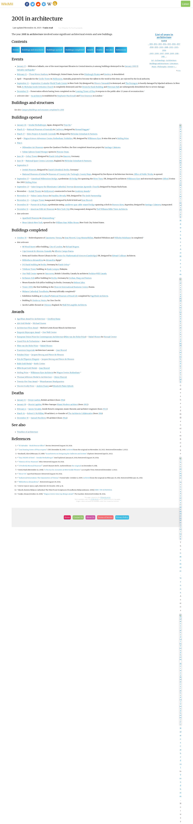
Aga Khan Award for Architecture (31, 319)
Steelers (107, 74)
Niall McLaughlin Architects (74, 305)
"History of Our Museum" (28, 462)
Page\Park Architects (99, 296)
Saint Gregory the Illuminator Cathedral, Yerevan (52, 187)
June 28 (20, 156)
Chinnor (47, 305)
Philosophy (162, 67)
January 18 (21, 404)
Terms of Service (105, 517)
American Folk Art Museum (42, 209)
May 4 (19, 143)
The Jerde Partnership (91, 196)
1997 (178, 44)
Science (170, 67)
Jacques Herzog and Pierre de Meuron (47, 355)
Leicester (49, 161)
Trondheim (180, 785)
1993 (160, 44)
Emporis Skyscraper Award (28, 332)
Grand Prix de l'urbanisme (28, 341)
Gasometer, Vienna (53, 238)
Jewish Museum (29, 170)
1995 (169, 44)
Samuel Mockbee (38, 418)
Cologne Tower (37, 200)
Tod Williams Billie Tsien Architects (112, 209)
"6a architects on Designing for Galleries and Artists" (66, 454)
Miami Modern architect (67, 404)
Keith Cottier (39, 363)
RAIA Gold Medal (24, 363)
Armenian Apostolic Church (86, 187)
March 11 (21, 129)
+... (175, 67)
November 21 (23, 200)
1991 (151, 44)
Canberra (59, 129)
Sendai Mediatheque (37, 125)
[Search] (55, 3)
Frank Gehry (54, 156)
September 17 (23, 179)
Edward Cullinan (119, 256)
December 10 (22, 205)
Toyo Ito (67, 125)
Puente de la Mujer (39, 205)
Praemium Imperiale (26, 350)
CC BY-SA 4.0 (94, 499)
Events (16, 50)
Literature (174, 64)
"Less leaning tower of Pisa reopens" (32, 450)
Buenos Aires (118, 205)
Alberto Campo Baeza (64, 251)
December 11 (22, 209)
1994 (164, 44)
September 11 (23, 83)
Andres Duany (43, 386)
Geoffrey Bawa (53, 319)
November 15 (23, 196)
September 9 (22, 165)
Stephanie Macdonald (66, 96)
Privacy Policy (122, 517)
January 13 (21, 66)
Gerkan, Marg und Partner (80, 278)
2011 (163, 57)
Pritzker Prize (23, 355)
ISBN (97, 490)
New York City (63, 209)
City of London (55, 247)
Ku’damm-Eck (28, 278)
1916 (100, 413)
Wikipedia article (105, 497)
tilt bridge (73, 179)
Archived (69, 450)
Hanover (66, 156)
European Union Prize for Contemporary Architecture (40, 337)
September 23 (23, 187)
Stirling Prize (123, 138)
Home (67, 517)
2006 (157, 53)
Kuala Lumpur (53, 269)
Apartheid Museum (30, 218)
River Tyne (98, 179)
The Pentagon (131, 83)
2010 (176, 53)
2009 (172, 53)
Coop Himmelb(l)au (84, 238)
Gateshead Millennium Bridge (44, 179)
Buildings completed (75, 50)
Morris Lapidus (34, 404)
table (164, 41)
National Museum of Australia (40, 129)
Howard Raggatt (82, 129)
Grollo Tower (44, 79)
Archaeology (160, 60)
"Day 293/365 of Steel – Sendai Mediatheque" (35, 458)
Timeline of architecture (27, 432)
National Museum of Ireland (34, 174)
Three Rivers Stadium (38, 74)
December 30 (22, 418)
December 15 (22, 91)
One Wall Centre (29, 273)
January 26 (21, 125)
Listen (185, 4)
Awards (90, 50)
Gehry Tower (31, 156)
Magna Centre (63, 372)
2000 (161, 47)
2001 (166, 47)
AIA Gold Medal (23, 323)
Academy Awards (82, 191)
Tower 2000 (27, 287)
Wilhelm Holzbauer (122, 238)
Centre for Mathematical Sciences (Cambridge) (77, 256)
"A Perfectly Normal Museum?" (30, 466)
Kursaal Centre (110, 337)
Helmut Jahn (79, 282)
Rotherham (58, 138)
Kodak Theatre (35, 191)
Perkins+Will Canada (97, 273)
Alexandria (50, 260)
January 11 (21, 400)
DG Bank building (30, 264)
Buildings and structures (159, 64)
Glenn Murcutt (60, 377)
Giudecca (36, 300)
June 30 (20, 161)
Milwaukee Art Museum (32, 147)
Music (154, 67)
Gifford (166, 179)
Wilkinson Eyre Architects (42, 372)
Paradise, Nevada (58, 196)
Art (152, 60)
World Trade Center (58, 83)
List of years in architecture (164, 36)
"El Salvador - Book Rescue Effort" (31, 446)
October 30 (21, 238)
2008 (167, 53)
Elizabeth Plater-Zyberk (63, 386)
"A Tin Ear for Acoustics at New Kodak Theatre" (62, 470)
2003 (176, 47)
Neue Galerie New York (32, 222)
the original (76, 466)
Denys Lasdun (34, 400)
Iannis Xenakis (34, 409)
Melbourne (57, 79)
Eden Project (32, 134)
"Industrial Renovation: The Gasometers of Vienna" (38, 478)
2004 (164, 50)
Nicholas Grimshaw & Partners (84, 134)
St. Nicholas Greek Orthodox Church (37, 87)
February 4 (21, 409)
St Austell (43, 134)
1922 (105, 409)
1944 (65, 418)
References (121, 50)
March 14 (21, 413)
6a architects (36, 96)
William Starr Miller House (67, 222)
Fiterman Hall (113, 87)
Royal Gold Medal (29, 368)
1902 (86, 404)
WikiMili (7, 3)
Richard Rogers (72, 247)
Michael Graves (39, 323)
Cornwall (52, 134)
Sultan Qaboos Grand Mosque (35, 152)
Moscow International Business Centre (71, 287)
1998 (151, 47)
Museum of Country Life (59, 174)
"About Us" (22, 474)
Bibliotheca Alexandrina (32, 260)
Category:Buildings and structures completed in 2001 (43, 110)
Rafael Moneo (95, 337)
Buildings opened (54, 50)
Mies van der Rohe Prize (75, 337)
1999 (156, 47)
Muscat (60, 152)
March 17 (21, 134)
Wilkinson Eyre (94, 138)
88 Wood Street (28, 247)
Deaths (99, 50)
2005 (152, 53)
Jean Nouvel (87, 200)
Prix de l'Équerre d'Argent (28, 359)
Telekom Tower (29, 269)
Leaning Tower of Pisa (85, 91)
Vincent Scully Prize (25, 386)
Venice (44, 300)
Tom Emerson (86, 96)
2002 (171, 47)
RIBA (19, 368)
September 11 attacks (40, 83)
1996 (174, 44)
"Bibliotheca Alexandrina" (28, 482)
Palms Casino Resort (40, 196)
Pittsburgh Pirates (92, 74)
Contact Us (78, 517)
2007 (162, 53)
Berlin (66, 170)
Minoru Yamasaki (101, 83)
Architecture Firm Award (27, 328)
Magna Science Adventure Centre (38, 138)
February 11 (22, 74)
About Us (90, 517)
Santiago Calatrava (112, 147)
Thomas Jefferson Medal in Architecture (34, 377)
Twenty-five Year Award (27, 381)
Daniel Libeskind (55, 170)
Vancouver (49, 273)
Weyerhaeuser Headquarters (52, 381)
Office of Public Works (143, 174)
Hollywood (49, 191)
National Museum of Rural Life (64, 296)
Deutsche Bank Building (92, 87)
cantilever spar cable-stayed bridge (80, 205)
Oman (66, 152)
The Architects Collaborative (80, 413)
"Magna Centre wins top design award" (58, 494)
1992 (155, 44)
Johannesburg (48, 218)
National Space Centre (35, 161)
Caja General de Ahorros (32, 251)
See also (109, 50)
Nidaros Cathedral (30, 291)
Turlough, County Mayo (81, 174)
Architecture (171, 60)
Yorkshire (68, 138)
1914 (62, 400)
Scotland (45, 296)
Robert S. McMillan (35, 413)
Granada (47, 251)
